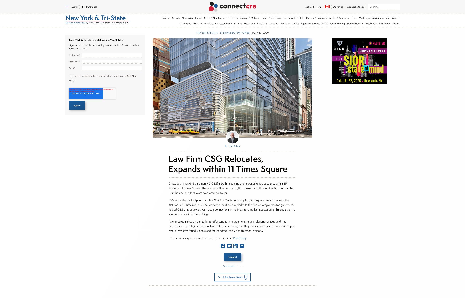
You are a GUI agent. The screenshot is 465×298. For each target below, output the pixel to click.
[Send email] (242, 246)
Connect (232, 256)
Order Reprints (228, 266)
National (166, 17)
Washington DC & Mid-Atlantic (374, 17)
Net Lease (286, 23)
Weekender (371, 23)
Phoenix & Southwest (316, 17)
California (233, 17)
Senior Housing (337, 23)
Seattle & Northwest (339, 17)
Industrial (274, 23)
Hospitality (262, 23)
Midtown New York (230, 32)
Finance (238, 23)
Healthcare (249, 23)
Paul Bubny (239, 238)
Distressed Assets (223, 23)
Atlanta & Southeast (191, 17)
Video (396, 23)
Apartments (185, 23)
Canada (176, 17)
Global (395, 17)
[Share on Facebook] (223, 246)
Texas (354, 17)
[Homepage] (232, 6)
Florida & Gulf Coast (271, 17)
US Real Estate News (76, 22)
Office (296, 23)
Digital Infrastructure (203, 23)
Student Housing (355, 23)
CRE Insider (385, 23)
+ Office (244, 32)
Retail (324, 23)
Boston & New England (214, 17)
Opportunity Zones (310, 23)
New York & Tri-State (294, 17)
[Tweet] (229, 246)
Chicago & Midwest (249, 17)
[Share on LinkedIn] (235, 246)
